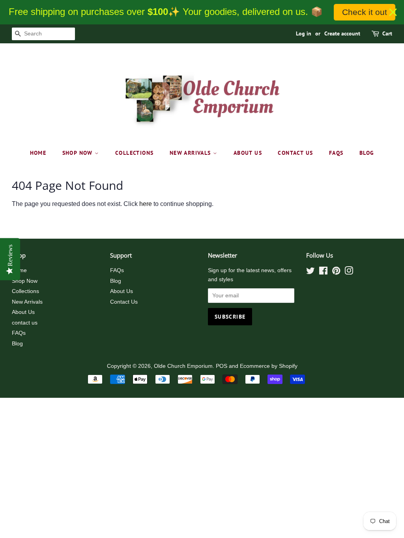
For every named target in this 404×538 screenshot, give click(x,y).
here (145, 203)
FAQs (336, 152)
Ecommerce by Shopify (268, 366)
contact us (295, 152)
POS (221, 366)
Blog (366, 152)
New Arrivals (191, 152)
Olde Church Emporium (183, 366)
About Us (248, 152)
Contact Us (124, 302)
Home (38, 152)
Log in (303, 33)
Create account (342, 33)
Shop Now (78, 152)
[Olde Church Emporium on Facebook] (323, 272)
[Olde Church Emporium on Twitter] (310, 272)
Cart (387, 33)
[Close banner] (393, 12)
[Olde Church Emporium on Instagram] (348, 272)
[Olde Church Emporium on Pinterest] (336, 272)
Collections (134, 152)
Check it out (364, 12)
